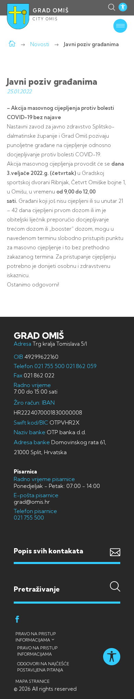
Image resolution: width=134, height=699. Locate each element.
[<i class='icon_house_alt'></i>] (12, 44)
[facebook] (17, 620)
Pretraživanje (67, 575)
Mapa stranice (32, 681)
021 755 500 (49, 366)
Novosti (39, 44)
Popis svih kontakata (48, 550)
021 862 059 (81, 366)
